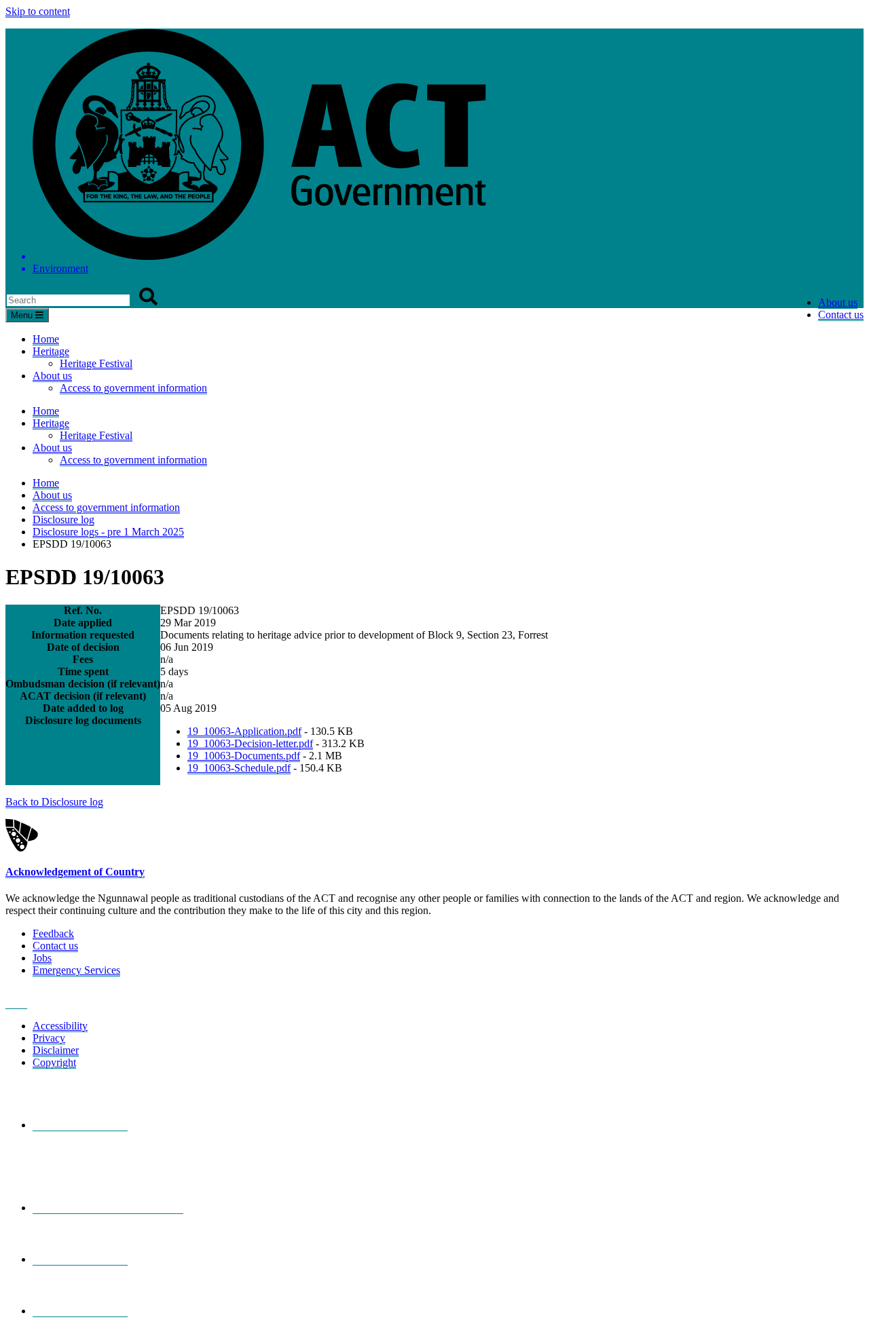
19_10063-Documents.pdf (243, 755)
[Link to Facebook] (16, 1003)
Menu (23, 315)
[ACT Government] (80, 1311)
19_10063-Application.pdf (244, 731)
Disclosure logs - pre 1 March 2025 (108, 531)
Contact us (841, 314)
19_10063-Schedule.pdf (239, 768)
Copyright (54, 1062)
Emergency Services (76, 970)
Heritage (51, 351)
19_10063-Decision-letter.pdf (250, 743)
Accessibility (60, 1025)
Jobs (42, 958)
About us (837, 302)
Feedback (53, 933)
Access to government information (133, 388)
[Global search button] (148, 297)
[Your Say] (108, 1208)
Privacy (49, 1038)
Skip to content (37, 11)
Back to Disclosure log (54, 802)
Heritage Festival (96, 363)
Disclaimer (56, 1050)
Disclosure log (63, 519)
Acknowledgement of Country (75, 871)
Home (46, 339)
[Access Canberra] (80, 1259)
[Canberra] (80, 1125)
